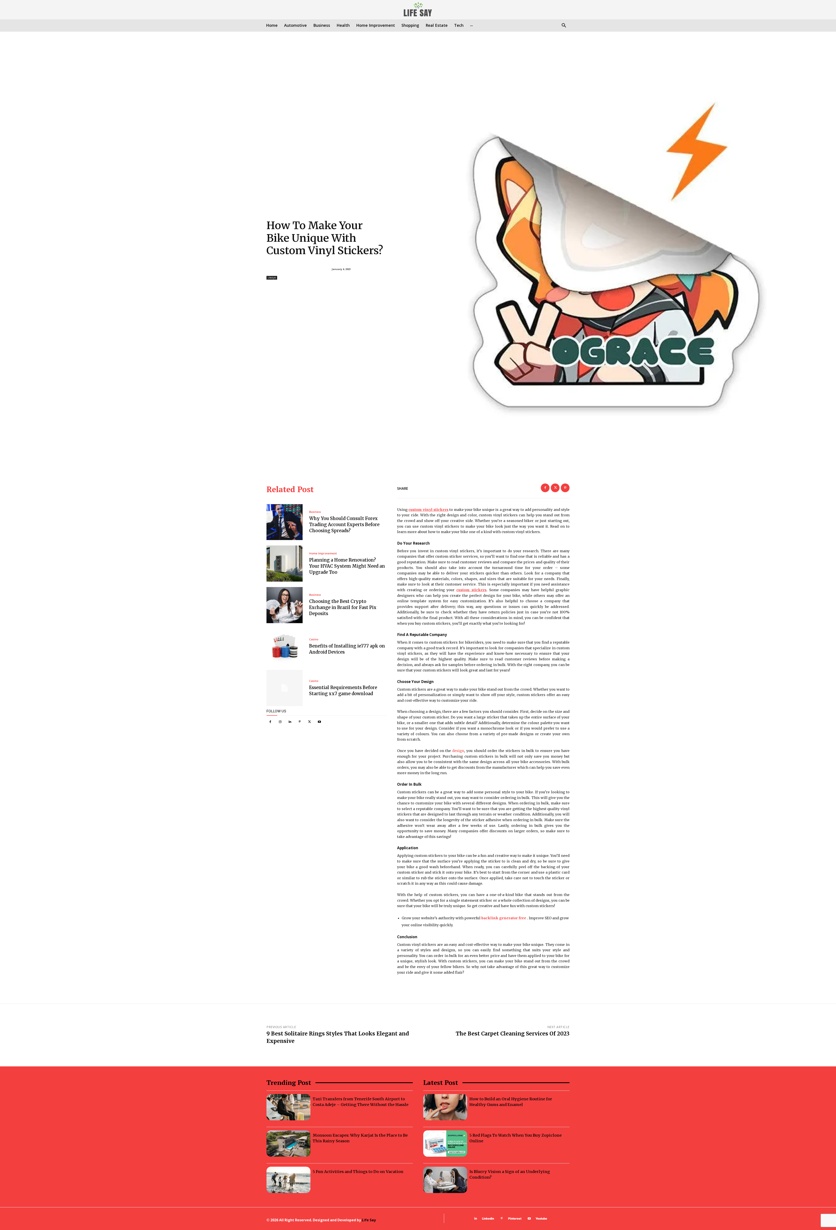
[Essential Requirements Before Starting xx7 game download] (284, 688)
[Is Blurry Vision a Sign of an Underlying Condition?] (445, 1180)
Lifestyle (272, 277)
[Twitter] (309, 722)
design (458, 750)
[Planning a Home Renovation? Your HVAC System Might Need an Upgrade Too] (284, 563)
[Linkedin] (290, 722)
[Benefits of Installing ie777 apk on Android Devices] (284, 647)
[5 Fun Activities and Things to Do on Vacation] (288, 1180)
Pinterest (514, 1218)
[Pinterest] (299, 722)
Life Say (369, 1220)
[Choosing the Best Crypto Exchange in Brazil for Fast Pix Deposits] (284, 605)
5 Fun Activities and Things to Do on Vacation (358, 1171)
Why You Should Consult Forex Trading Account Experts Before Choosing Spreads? (344, 524)
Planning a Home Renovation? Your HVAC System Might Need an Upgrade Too (347, 566)
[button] (564, 26)
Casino (313, 639)
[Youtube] (319, 722)
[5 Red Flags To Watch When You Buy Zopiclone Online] (445, 1143)
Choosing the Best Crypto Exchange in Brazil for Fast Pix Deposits (342, 607)
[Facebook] (270, 722)
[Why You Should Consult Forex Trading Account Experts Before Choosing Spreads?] (284, 522)
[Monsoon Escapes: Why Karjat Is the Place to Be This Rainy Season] (288, 1143)
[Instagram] (280, 722)
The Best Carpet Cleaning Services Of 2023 (513, 1033)
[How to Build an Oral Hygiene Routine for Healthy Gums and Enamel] (445, 1107)
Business (315, 511)
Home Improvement (323, 553)
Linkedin (488, 1218)
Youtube (541, 1218)
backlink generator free (503, 918)
